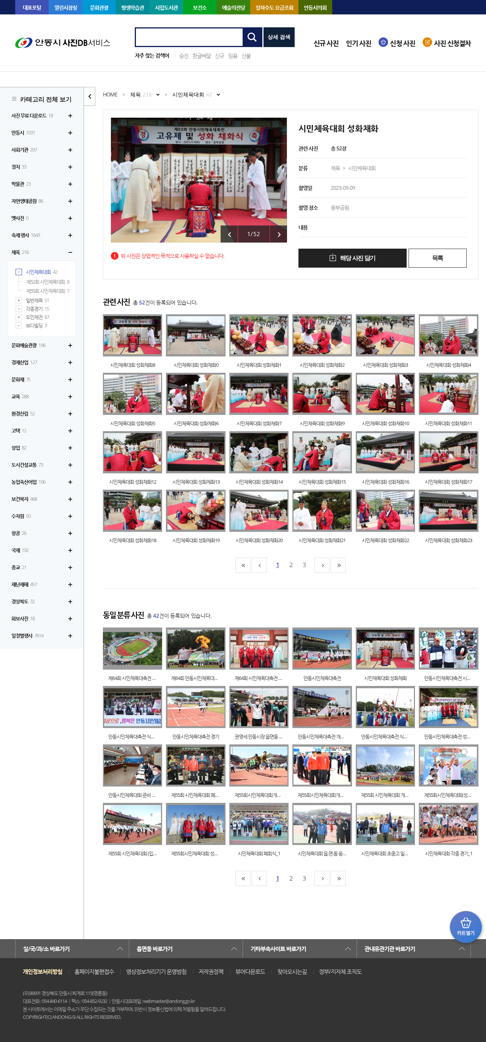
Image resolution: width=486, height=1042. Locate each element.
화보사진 (23, 618)
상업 (18, 447)
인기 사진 (358, 43)
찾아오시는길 (292, 971)
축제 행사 (25, 235)
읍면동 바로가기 (154, 948)
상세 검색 (279, 37)
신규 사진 (326, 43)
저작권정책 (211, 971)
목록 (437, 258)
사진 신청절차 (452, 43)
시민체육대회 (41, 272)
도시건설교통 (27, 464)
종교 (18, 567)
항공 (18, 533)
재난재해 (24, 584)
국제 (19, 550)
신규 (219, 55)
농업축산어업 (28, 481)
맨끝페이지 (338, 565)
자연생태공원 (27, 200)
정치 (18, 166)
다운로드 (140, 335)
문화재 (20, 379)
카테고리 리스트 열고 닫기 (89, 96)
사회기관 (24, 149)
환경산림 (23, 413)
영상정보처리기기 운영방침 (156, 971)
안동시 (23, 132)
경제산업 (24, 362)
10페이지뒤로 (322, 565)
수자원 (20, 515)
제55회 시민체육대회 (47, 290)
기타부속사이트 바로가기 (278, 948)
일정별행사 (27, 635)
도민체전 (37, 317)
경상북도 (23, 601)
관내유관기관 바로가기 (389, 948)
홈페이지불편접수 (94, 971)
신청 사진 (402, 43)
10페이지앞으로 (259, 565)
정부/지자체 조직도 (340, 971)
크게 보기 (125, 335)
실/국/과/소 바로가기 (46, 948)
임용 (232, 55)
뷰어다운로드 (250, 971)
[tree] (42, 375)
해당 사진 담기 (357, 258)
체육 (19, 252)
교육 (19, 396)
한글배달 (202, 55)
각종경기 (37, 309)
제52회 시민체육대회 (47, 281)
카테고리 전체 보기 (46, 99)
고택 (18, 430)
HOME (110, 94)
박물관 (20, 183)
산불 (246, 55)
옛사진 (19, 217)
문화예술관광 (28, 345)
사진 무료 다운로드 (32, 115)
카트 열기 (466, 927)
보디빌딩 (36, 325)
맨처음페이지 (243, 565)
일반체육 (37, 300)
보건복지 (24, 498)
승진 (183, 55)
